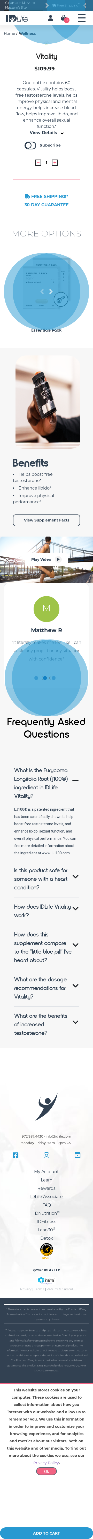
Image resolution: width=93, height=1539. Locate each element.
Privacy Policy (46, 1508)
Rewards (46, 1263)
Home (9, 33)
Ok (46, 1517)
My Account (46, 1247)
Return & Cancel (60, 1364)
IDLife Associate (46, 1272)
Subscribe (50, 204)
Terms (39, 1364)
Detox (46, 1313)
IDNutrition (47, 1288)
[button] (51, 72)
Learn (46, 1255)
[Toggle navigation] (81, 18)
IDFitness (46, 1296)
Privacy (26, 1364)
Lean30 (47, 1305)
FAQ (46, 1280)
